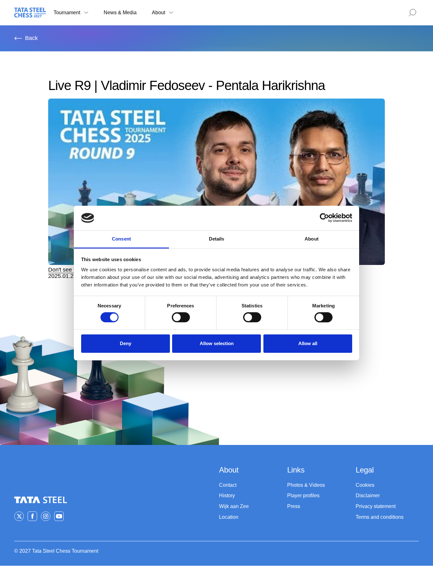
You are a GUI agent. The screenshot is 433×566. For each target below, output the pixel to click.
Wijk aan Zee (234, 506)
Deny (125, 343)
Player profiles (303, 495)
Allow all (307, 343)
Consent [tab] (121, 238)
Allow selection (217, 343)
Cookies (365, 485)
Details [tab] (216, 238)
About (158, 12)
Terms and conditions (380, 517)
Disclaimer (368, 495)
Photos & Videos (306, 485)
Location (228, 517)
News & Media (120, 12)
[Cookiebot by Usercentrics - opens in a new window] (324, 218)
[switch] (181, 317)
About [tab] (312, 238)
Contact (227, 485)
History (227, 495)
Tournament (67, 12)
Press (293, 506)
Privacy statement (376, 506)
